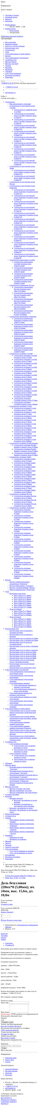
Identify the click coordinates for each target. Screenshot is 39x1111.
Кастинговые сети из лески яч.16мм (23, 652)
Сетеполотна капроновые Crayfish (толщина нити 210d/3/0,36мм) (23, 275)
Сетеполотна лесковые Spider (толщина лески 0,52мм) (25, 479)
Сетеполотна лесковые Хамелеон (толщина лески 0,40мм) (23, 541)
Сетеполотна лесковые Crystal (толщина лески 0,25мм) (25, 421)
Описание (9, 943)
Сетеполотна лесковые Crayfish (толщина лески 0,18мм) (25, 368)
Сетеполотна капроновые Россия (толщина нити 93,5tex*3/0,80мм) (23, 312)
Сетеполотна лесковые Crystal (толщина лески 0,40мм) (25, 429)
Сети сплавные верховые (19, 744)
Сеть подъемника (11, 849)
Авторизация (14, 32)
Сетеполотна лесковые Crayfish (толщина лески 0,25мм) (25, 376)
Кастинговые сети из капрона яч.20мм (24, 638)
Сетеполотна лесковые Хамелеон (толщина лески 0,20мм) (23, 523)
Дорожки (8, 71)
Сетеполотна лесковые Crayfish (21, 354)
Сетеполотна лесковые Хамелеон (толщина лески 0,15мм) (23, 511)
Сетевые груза (10, 816)
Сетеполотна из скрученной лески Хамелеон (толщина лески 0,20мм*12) (26, 221)
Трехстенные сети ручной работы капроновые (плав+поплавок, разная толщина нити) (23, 738)
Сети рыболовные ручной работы (17, 54)
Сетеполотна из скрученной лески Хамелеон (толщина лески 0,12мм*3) (26, 197)
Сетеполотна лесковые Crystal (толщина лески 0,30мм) (25, 425)
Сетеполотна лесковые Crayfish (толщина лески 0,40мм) (25, 388)
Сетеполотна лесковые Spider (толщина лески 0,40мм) (25, 472)
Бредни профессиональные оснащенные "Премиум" (20, 583)
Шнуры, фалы (10, 765)
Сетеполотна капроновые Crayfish (22, 260)
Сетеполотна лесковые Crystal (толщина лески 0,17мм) (25, 413)
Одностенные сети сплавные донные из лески (24, 756)
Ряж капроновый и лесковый (20, 104)
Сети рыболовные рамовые (20, 683)
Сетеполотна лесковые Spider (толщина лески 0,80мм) (25, 491)
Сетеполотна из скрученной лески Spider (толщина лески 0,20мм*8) (24, 178)
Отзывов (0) (9, 945)
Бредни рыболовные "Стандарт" (22, 586)
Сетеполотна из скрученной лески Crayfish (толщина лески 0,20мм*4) (25, 145)
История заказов (11, 1071)
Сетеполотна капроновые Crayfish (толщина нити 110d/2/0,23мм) (23, 264)
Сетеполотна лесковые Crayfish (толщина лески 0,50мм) (25, 392)
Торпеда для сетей (12, 847)
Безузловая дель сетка (18, 593)
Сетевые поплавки (12, 794)
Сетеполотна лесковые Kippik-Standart (24, 443)
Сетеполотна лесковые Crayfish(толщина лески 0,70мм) (26, 399)
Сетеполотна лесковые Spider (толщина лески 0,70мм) (25, 487)
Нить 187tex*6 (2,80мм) (22, 599)
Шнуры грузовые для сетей (20, 789)
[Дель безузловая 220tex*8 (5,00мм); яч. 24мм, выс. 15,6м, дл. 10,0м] (21, 878)
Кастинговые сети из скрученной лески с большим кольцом (22, 661)
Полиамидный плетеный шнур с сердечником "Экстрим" (22, 772)
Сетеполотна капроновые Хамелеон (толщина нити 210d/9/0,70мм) (23, 350)
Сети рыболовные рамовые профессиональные (20, 723)
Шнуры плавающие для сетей (21, 790)
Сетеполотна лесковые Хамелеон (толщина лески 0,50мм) (23, 547)
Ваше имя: (5, 1003)
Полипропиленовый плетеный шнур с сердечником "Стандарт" (24, 776)
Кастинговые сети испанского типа (23, 668)
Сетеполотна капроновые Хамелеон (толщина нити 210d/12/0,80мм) (23, 326)
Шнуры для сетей (11, 64)
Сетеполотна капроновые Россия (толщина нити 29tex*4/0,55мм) (23, 301)
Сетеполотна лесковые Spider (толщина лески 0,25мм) (25, 460)
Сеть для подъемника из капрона (22, 851)
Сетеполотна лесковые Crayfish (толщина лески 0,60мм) (25, 395)
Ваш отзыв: (5, 1012)
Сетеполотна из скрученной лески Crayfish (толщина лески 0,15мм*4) (25, 121)
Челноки (8, 845)
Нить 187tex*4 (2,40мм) (22, 597)
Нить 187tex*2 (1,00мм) (22, 611)
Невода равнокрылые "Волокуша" (22, 590)
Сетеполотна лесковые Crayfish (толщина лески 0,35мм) (25, 384)
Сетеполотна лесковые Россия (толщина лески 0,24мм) (25, 501)
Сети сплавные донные (18, 753)
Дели (7, 52)
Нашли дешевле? (7, 912)
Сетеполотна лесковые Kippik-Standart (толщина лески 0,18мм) (26, 446)
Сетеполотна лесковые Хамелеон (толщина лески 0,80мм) (23, 576)
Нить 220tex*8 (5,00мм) (22, 605)
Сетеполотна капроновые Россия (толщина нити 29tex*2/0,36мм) (23, 289)
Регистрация (14, 31)
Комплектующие (11, 44)
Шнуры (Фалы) (11, 62)
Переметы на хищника (18, 839)
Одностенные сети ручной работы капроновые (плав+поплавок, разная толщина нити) (23, 718)
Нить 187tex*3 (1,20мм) (22, 613)
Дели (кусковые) (16, 609)
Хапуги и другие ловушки (15, 46)
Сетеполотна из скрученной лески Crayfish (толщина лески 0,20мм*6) (25, 156)
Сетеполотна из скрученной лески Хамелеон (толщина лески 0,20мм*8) (26, 256)
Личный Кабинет (11, 1069)
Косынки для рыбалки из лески (21, 808)
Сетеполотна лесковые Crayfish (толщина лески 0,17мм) (25, 364)
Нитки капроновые (12, 814)
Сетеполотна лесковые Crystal (21, 406)
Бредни (8, 56)
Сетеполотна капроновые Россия (22, 285)
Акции (7, 1062)
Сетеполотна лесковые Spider (20, 457)
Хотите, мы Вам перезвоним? (25, 83)
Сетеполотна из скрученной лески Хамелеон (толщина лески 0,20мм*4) (26, 238)
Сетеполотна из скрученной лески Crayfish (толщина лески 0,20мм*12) (25, 133)
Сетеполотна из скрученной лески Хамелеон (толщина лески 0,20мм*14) (26, 227)
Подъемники (10, 855)
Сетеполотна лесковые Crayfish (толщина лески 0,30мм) (25, 380)
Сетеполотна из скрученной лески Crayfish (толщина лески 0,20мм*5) (25, 151)
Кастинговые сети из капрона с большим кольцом (21, 631)
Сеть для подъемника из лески (21, 853)
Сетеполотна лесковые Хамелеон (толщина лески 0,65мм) (23, 564)
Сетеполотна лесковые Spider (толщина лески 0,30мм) (25, 464)
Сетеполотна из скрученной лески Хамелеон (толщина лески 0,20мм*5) (26, 244)
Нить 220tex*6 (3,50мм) (22, 603)
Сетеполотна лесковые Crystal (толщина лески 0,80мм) (25, 440)
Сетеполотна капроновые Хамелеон (23, 316)
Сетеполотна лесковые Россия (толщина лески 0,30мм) (25, 505)
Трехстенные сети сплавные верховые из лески (24, 750)
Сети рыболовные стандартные (16, 58)
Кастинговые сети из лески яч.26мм (23, 656)
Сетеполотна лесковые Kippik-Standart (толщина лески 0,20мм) (26, 450)
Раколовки (9, 77)
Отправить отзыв (7, 1022)
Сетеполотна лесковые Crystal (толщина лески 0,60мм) (25, 436)
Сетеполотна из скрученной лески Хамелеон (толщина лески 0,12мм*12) (26, 192)
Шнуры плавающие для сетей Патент (23, 792)
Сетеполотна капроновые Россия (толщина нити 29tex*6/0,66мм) (23, 307)
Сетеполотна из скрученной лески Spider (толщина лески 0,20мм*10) (24, 172)
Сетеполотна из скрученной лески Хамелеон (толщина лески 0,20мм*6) (26, 250)
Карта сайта (9, 1060)
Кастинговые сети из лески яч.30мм (23, 658)
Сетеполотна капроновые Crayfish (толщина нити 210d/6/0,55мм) (23, 281)
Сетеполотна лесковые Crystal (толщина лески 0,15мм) (25, 409)
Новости (8, 19)
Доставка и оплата (12, 15)
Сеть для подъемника (13, 73)
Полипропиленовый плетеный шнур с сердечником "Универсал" (24, 780)
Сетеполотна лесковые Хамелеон (22, 508)
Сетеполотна (10, 50)
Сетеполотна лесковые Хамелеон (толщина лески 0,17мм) (23, 517)
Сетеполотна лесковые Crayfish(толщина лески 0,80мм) (26, 403)
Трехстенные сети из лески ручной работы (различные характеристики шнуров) (23, 732)
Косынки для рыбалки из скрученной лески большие (24, 805)
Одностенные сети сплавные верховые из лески (24, 747)
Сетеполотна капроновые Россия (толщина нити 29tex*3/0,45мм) (23, 295)
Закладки (8, 1073)
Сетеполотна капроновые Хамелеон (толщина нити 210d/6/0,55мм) (23, 344)
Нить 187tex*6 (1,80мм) (22, 625)
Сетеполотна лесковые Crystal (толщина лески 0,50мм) (25, 432)
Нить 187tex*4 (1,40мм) (22, 623)
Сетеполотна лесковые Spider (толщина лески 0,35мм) (25, 468)
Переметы (9, 69)
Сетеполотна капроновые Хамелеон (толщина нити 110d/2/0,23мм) (23, 320)
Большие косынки (16, 798)
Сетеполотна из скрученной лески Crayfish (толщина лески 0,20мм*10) (25, 127)
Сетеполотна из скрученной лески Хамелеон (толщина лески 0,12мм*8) (26, 203)
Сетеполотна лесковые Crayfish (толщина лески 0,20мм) (25, 372)
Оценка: (4, 1018)
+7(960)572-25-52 (11, 87)
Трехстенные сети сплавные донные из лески (24, 760)
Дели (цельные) (15, 617)
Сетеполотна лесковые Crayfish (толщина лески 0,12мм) (25, 356)
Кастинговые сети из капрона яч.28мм (24, 640)
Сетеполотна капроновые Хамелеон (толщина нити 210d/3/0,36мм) (23, 338)
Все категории (10, 42)
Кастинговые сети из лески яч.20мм (23, 654)
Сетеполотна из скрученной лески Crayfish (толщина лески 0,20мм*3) (25, 139)
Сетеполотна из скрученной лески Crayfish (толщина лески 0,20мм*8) (25, 162)
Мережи (8, 841)
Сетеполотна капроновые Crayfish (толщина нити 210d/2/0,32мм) (23, 270)
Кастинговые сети (12, 48)
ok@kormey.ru (10, 93)
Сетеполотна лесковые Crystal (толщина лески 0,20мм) (25, 417)
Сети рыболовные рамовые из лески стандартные (25, 690)
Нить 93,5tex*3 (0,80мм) (23, 615)
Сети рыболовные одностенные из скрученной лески (22, 672)
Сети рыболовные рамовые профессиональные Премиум (20, 727)
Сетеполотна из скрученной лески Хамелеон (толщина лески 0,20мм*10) (26, 215)
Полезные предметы (12, 75)
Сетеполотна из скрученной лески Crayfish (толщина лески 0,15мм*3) (25, 115)
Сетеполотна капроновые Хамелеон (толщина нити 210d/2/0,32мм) (23, 332)
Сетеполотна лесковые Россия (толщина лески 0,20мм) (25, 497)
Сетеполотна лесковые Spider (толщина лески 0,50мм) (25, 475)
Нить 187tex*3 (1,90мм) (22, 595)
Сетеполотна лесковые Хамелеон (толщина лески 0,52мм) (23, 552)
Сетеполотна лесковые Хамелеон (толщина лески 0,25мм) (23, 529)
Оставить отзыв (7, 904)
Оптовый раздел (11, 17)
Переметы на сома (16, 837)
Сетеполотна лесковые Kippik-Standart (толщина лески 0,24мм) (26, 454)
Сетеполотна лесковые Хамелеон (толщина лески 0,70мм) (23, 570)
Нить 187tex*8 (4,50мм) (22, 601)
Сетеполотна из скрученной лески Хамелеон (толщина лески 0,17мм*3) (26, 209)
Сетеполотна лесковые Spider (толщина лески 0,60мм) (25, 483)
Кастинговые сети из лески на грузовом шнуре (21, 643)
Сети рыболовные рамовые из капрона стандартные (25, 686)
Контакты (8, 21)
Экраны (8, 66)
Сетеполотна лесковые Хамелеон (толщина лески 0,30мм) (23, 535)
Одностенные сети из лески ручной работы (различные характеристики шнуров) (23, 712)
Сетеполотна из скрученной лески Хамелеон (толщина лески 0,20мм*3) (26, 233)
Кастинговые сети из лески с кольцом (24, 650)
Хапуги (8, 843)
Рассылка (8, 1075)
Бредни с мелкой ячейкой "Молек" (22, 588)
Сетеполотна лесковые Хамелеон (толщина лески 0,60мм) (23, 558)
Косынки (8, 67)
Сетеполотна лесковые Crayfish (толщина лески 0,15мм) (25, 360)
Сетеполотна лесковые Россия (21, 494)
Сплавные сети (10, 60)
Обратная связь (10, 1058)
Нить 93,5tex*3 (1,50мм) (23, 607)
